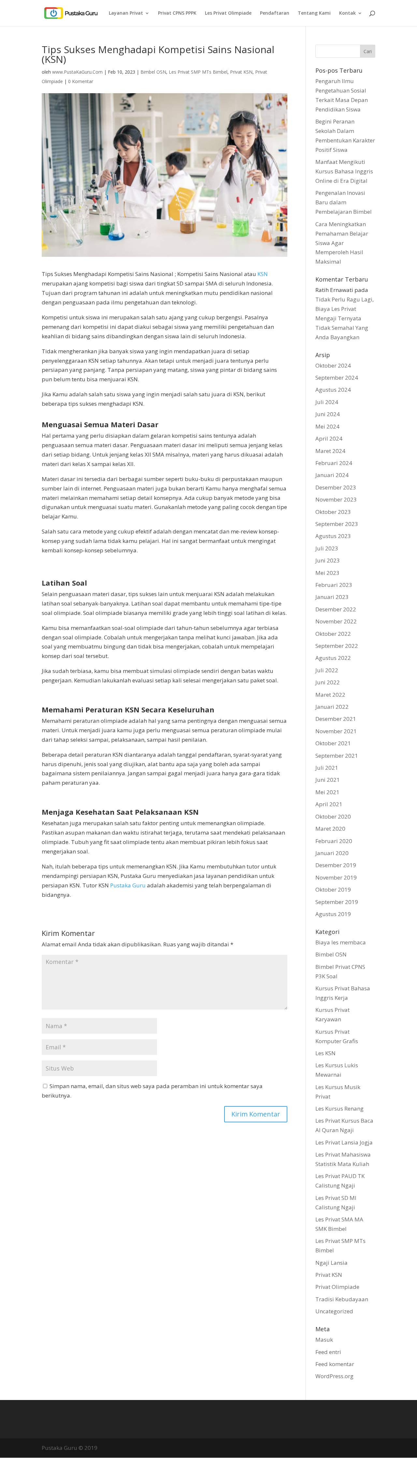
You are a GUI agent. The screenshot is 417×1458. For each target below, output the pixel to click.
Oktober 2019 (333, 889)
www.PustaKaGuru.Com (77, 72)
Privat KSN (241, 72)
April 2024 (328, 438)
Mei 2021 (327, 792)
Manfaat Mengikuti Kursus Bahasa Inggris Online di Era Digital (344, 171)
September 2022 (336, 645)
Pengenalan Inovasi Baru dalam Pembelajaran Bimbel (343, 202)
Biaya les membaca (340, 942)
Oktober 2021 (333, 743)
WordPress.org (334, 1376)
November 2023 (336, 499)
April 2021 (328, 804)
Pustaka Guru (128, 885)
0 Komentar (80, 81)
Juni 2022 (327, 682)
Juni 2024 (327, 414)
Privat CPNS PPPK (177, 13)
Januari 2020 (332, 853)
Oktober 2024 (333, 365)
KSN (262, 274)
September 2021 (336, 755)
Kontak (347, 13)
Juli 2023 (326, 548)
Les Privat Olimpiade (228, 13)
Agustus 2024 (333, 389)
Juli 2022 (326, 670)
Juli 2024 (326, 402)
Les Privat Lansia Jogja (344, 1142)
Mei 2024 (327, 426)
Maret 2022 (330, 694)
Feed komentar (334, 1364)
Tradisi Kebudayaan (341, 1299)
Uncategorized (334, 1311)
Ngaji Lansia (331, 1262)
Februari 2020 (333, 841)
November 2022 (336, 621)
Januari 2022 (332, 706)
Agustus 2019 (333, 914)
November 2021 (336, 731)
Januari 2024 (332, 475)
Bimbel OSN (153, 72)
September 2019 (336, 902)
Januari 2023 (332, 597)
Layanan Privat (126, 13)
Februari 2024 (333, 463)
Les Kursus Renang (339, 1108)
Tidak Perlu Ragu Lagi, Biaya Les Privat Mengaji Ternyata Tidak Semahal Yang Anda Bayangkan (344, 318)
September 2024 (336, 377)
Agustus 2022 (333, 658)
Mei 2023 (327, 572)
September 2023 (336, 524)
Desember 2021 (335, 718)
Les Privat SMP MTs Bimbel (198, 72)
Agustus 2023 (333, 536)
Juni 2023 (327, 560)
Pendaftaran (274, 13)
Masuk (324, 1339)
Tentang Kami (314, 13)
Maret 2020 (330, 828)
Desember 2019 (335, 865)
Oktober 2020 (333, 816)
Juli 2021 (326, 767)
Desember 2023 (335, 487)
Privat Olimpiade (337, 1286)
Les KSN (325, 1053)
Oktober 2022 (333, 633)
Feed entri (328, 1352)
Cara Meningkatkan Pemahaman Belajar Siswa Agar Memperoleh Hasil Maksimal (341, 243)
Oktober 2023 (333, 512)
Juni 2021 (327, 779)
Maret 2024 (330, 451)
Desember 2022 (335, 609)
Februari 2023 (333, 585)
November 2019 (336, 877)
